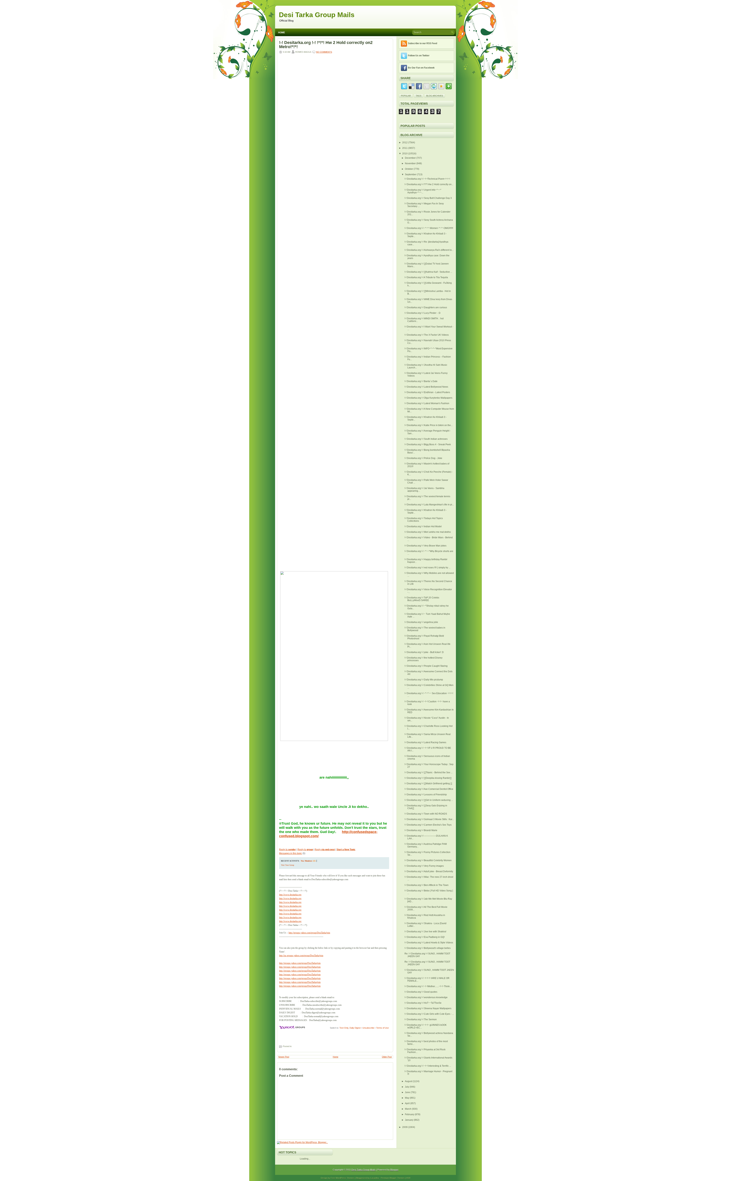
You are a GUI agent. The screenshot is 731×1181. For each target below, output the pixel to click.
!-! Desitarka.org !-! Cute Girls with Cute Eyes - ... (429, 1014)
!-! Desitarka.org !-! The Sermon (421, 1019)
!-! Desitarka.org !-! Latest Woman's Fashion (427, 403)
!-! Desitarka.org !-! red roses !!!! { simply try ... (427, 567)
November (410, 163)
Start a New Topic (346, 849)
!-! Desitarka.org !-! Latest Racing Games (425, 742)
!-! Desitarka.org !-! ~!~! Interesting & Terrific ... (428, 1066)
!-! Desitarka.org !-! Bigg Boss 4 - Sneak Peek (428, 444)
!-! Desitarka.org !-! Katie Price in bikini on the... (428, 425)
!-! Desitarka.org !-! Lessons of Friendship (426, 794)
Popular (406, 96)
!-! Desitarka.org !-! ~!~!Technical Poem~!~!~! (427, 179)
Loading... (305, 1158)
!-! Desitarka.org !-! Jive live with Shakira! (425, 931)
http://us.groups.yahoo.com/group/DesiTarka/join (301, 955)
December (410, 158)
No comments (324, 52)
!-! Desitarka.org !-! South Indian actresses (426, 439)
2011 (405, 148)
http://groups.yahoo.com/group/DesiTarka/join (309, 932)
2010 (405, 153)
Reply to (287, 849)
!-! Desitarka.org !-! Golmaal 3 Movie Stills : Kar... (429, 819)
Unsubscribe (368, 1028)
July (407, 1086)
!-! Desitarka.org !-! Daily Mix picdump (424, 679)
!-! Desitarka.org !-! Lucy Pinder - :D (423, 313)
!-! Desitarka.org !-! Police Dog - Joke (423, 458)
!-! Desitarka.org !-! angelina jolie (421, 622)
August (409, 1081)
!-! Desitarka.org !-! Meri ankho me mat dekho (428, 532)
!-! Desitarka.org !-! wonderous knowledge (426, 997)
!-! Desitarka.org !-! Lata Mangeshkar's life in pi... (429, 504)
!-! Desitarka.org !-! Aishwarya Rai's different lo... (429, 250)
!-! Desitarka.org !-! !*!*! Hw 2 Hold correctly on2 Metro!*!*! (326, 45)
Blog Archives (434, 96)
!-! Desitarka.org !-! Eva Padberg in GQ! (425, 937)
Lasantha (374, 1178)
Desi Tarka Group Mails (316, 15)
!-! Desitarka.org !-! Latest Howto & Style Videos (429, 942)
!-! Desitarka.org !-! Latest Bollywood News (426, 386)
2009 (405, 1127)
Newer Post (283, 1057)
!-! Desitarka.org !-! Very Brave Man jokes (425, 545)
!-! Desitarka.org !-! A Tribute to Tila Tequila (426, 277)
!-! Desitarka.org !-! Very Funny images (424, 866)
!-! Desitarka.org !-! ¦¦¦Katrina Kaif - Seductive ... (428, 272)
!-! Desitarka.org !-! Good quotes (421, 992)
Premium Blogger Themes (393, 1178)
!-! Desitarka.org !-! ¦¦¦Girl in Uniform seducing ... (429, 800)
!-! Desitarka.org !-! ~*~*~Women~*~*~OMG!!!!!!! (429, 228)
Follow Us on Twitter (418, 55)
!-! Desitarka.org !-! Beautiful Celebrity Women (428, 860)
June (408, 1092)
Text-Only (343, 1028)
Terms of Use (382, 1028)
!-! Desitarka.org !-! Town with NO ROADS (426, 813)
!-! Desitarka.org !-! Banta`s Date (421, 381)
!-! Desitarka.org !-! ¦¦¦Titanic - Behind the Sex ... (428, 772)
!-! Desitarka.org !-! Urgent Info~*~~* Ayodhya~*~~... (423, 191)
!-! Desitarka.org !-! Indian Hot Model (423, 526)
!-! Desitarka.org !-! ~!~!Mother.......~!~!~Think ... (428, 986)
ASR (408, 1178)
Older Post (387, 1057)
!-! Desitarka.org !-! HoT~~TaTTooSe (423, 1003)
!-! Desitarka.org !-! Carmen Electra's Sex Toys (428, 824)
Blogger (394, 1169)
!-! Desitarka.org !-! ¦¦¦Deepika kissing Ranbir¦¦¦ (428, 778)
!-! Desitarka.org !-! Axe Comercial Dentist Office (429, 789)
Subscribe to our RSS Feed (422, 43)
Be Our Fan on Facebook (421, 67)
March (408, 1109)
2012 (405, 142)
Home (281, 32)
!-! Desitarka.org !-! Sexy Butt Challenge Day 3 (428, 198)
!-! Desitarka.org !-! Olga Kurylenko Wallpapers (428, 398)
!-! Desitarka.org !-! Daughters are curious (426, 307)
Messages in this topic (290, 853)
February (410, 1114)
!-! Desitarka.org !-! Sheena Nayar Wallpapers (428, 1008)
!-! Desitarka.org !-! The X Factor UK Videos (427, 335)
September (411, 174)
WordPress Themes (345, 1178)
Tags (418, 96)
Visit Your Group (287, 865)
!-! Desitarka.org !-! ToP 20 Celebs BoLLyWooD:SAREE (422, 599)
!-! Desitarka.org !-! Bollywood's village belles (428, 948)
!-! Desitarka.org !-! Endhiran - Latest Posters (427, 392)
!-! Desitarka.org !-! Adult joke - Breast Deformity (429, 871)
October (409, 169)
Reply (325, 849)
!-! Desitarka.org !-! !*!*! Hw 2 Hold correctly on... (429, 184)
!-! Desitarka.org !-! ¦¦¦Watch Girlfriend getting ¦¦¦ (428, 783)
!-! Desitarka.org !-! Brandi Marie (421, 830)
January (409, 1120)
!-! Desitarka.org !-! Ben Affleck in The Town (426, 885)
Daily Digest (355, 1028)
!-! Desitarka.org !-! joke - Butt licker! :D (424, 652)
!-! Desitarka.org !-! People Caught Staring (426, 666)
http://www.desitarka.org (290, 894)
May (407, 1098)
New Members (306, 861)
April (407, 1103)
